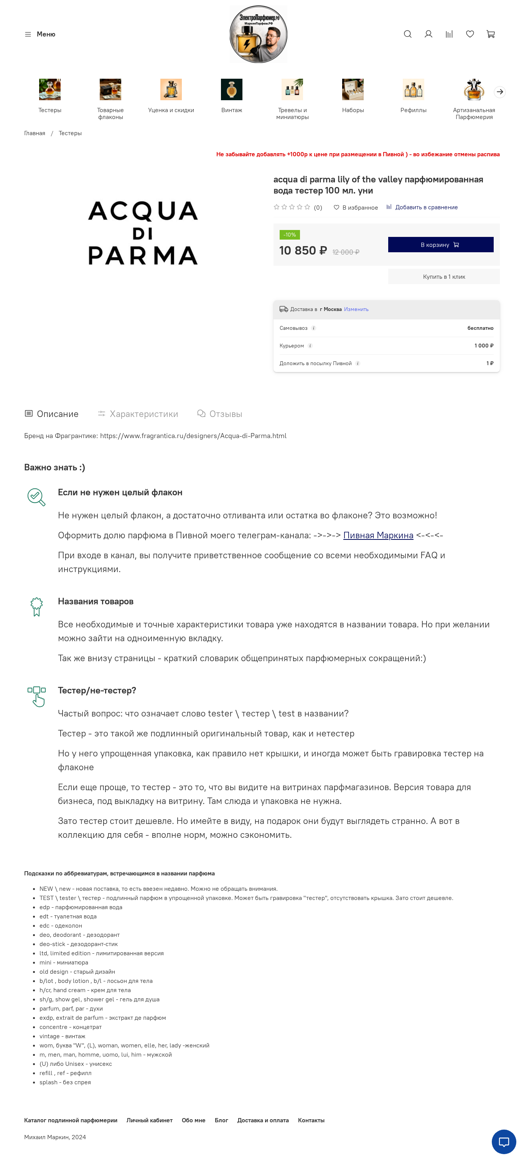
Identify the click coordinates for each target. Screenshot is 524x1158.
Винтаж (231, 109)
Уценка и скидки (171, 109)
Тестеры (49, 109)
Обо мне (194, 1120)
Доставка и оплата (263, 1120)
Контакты (311, 1120)
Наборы (353, 109)
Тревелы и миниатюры (292, 113)
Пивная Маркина (378, 535)
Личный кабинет (150, 1120)
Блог (221, 1120)
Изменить (356, 309)
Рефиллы (413, 109)
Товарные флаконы (110, 113)
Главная (34, 133)
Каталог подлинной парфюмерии (70, 1120)
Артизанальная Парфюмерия (474, 113)
